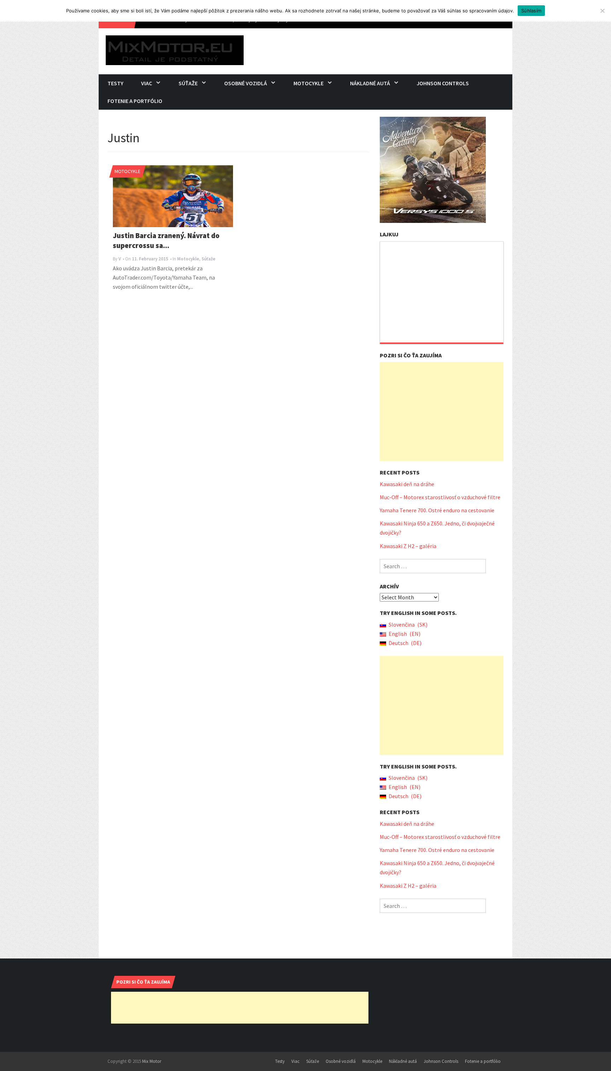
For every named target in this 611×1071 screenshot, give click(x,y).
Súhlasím (531, 10)
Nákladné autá (370, 83)
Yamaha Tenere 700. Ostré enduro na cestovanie (437, 510)
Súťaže (188, 83)
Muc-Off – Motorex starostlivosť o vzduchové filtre (440, 497)
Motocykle (308, 83)
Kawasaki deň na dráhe (407, 484)
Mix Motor (151, 1061)
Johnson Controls (443, 83)
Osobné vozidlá (245, 83)
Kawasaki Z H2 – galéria (408, 545)
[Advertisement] (442, 411)
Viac (146, 83)
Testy (115, 83)
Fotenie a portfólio (134, 100)
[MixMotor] (175, 49)
